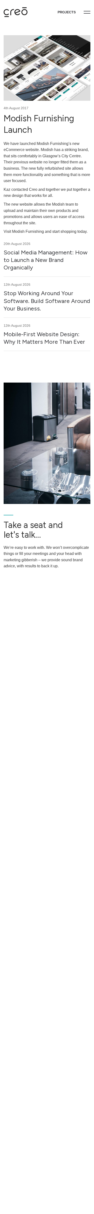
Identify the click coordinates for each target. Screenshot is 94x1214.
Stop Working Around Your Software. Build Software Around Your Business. (47, 301)
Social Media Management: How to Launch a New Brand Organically (45, 260)
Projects (67, 12)
